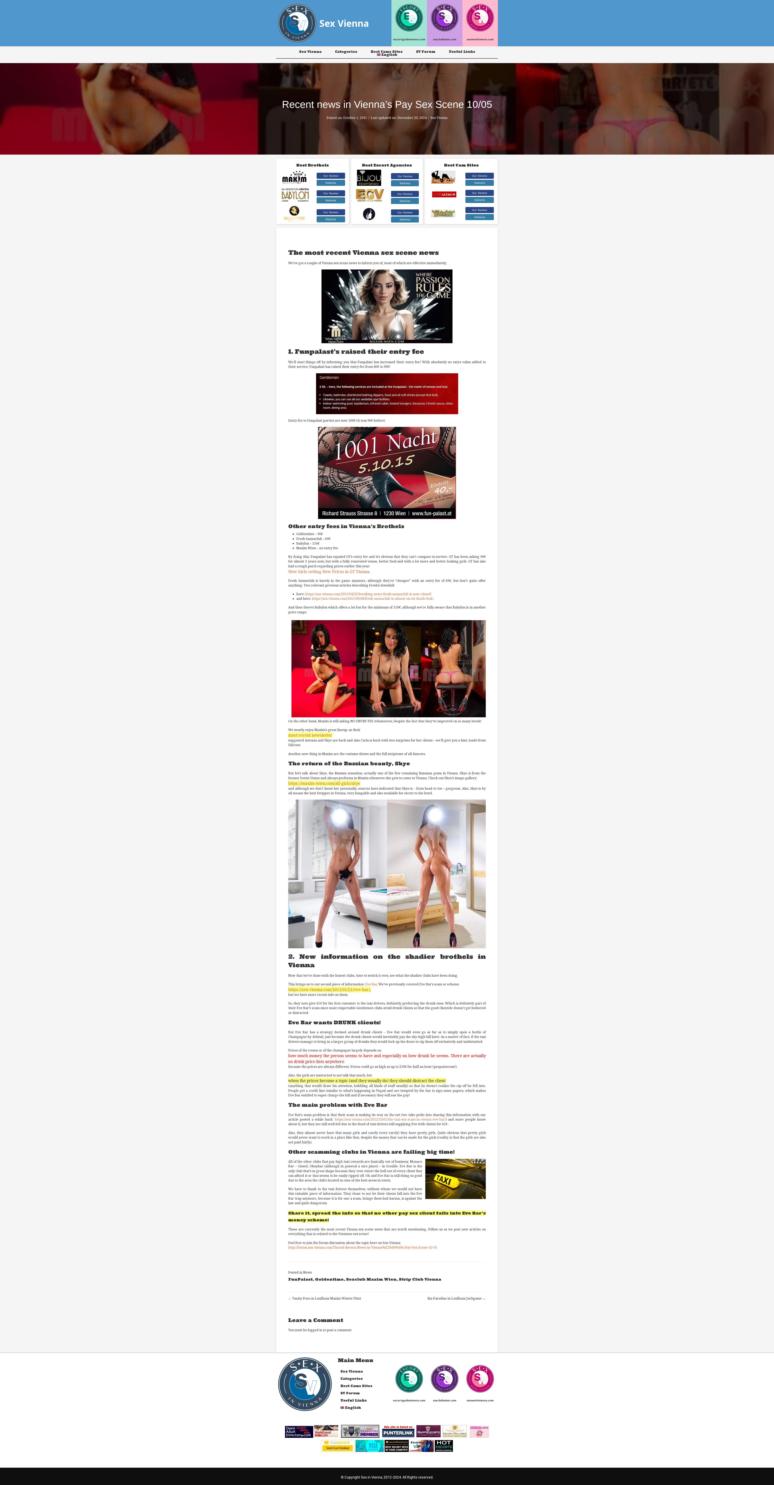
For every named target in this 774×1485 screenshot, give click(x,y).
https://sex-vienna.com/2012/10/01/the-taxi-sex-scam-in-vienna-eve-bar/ (390, 1119)
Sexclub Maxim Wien (371, 1279)
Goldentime (329, 1279)
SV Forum (425, 51)
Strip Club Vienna (420, 1279)
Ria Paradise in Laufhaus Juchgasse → (457, 1298)
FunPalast (300, 1279)
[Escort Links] (479, 1431)
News (307, 1272)
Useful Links (462, 51)
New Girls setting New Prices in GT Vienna (328, 571)
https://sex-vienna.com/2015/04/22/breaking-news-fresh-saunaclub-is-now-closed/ (368, 594)
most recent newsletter (310, 735)
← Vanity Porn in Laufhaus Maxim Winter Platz (324, 1298)
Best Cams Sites (387, 51)
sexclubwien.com (444, 39)
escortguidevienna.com (409, 39)
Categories (346, 51)
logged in (315, 1330)
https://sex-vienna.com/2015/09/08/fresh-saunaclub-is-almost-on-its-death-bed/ (372, 598)
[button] (331, 176)
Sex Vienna (310, 51)
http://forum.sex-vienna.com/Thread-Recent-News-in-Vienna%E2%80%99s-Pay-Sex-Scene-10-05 (362, 1247)
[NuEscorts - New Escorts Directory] (370, 1445)
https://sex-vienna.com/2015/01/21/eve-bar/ (329, 989)
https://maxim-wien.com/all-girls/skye (324, 783)
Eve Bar (371, 984)
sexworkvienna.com (480, 39)
